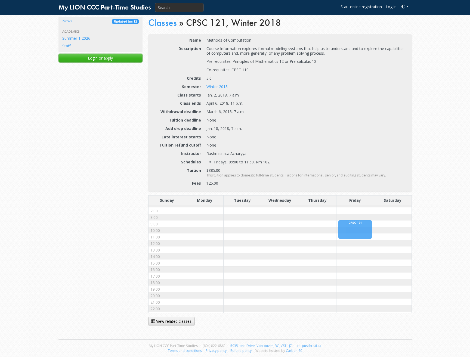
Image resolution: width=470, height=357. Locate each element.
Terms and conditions (185, 350)
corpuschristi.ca (309, 345)
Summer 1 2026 (76, 38)
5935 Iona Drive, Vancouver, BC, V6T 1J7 (261, 345)
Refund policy (241, 350)
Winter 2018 (217, 86)
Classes (162, 23)
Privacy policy (216, 350)
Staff (66, 45)
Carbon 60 (294, 350)
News (99, 20)
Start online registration (361, 6)
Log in (391, 6)
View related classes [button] (173, 321)
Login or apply (100, 58)
